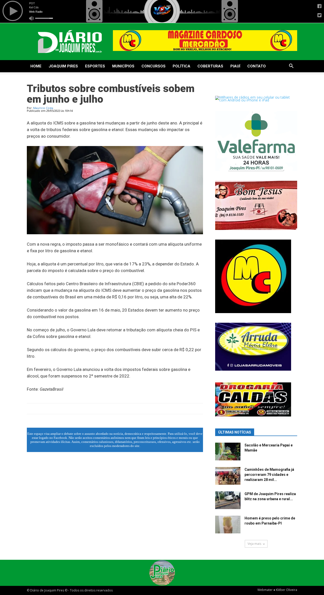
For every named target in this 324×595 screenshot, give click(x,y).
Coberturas (210, 66)
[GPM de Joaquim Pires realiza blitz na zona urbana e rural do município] (227, 500)
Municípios (123, 66)
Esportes (95, 66)
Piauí (235, 66)
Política (181, 66)
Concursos (153, 66)
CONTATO (256, 66)
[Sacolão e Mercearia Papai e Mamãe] (227, 451)
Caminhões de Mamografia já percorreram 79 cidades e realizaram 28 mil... (269, 474)
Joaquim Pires (63, 66)
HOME (36, 66)
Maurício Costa (43, 108)
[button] (291, 66)
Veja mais (254, 544)
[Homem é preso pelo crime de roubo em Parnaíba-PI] (227, 524)
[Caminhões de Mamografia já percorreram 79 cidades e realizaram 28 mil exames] (227, 476)
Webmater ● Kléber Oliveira (277, 590)
